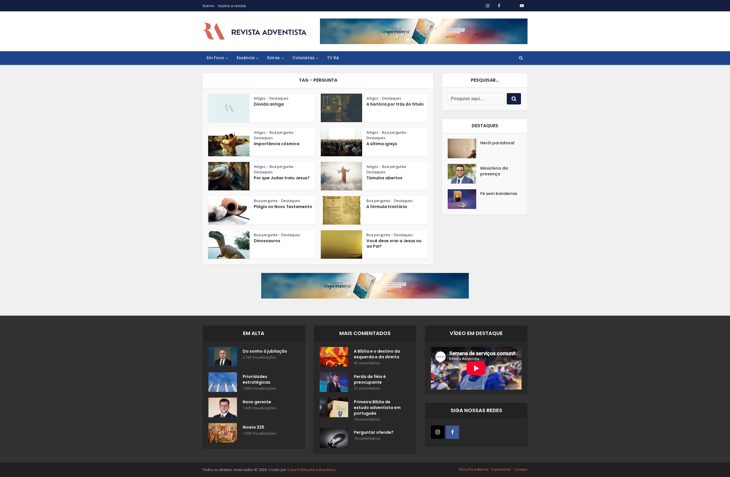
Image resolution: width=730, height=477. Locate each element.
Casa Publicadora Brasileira (311, 469)
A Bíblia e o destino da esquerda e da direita (377, 354)
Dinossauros (267, 241)
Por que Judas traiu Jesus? (282, 178)
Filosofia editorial (473, 469)
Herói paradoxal (497, 143)
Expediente (501, 469)
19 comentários (367, 419)
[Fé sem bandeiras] (464, 199)
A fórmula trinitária (386, 206)
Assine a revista (232, 5)
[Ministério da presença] (464, 174)
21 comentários (367, 388)
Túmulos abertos (384, 178)
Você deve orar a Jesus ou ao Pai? (393, 243)
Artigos (260, 98)
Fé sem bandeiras (498, 193)
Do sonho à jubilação (265, 351)
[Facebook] (452, 432)
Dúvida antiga (269, 104)
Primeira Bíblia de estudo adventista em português (377, 407)
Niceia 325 (253, 427)
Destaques (279, 98)
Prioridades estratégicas (256, 379)
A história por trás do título (395, 104)
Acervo (208, 5)
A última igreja (381, 144)
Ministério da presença (494, 171)
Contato (521, 469)
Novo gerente (257, 402)
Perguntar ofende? (374, 432)
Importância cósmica (276, 144)
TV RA (333, 58)
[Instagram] (437, 432)
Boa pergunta (281, 132)
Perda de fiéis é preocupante (370, 379)
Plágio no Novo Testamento (283, 206)
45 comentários (367, 363)
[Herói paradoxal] (464, 148)
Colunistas (303, 58)
